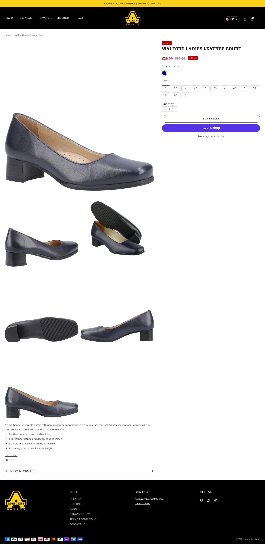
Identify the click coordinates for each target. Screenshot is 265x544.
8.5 (175, 95)
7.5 (254, 88)
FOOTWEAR (25, 18)
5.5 (215, 88)
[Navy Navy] (164, 73)
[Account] (245, 19)
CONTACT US (77, 524)
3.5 (175, 88)
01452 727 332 (142, 503)
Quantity (168, 104)
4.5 (195, 88)
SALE (81, 18)
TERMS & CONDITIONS (83, 519)
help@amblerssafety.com (149, 498)
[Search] (258, 19)
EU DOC (9, 460)
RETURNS (75, 503)
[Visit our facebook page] (201, 500)
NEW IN (9, 18)
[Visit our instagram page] (208, 500)
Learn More (155, 3)
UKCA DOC (11, 455)
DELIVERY (76, 498)
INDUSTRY (63, 18)
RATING (44, 18)
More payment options (211, 136)
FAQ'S (73, 509)
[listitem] (132, 3)
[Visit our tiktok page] (215, 500)
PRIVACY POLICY (80, 514)
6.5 (234, 88)
